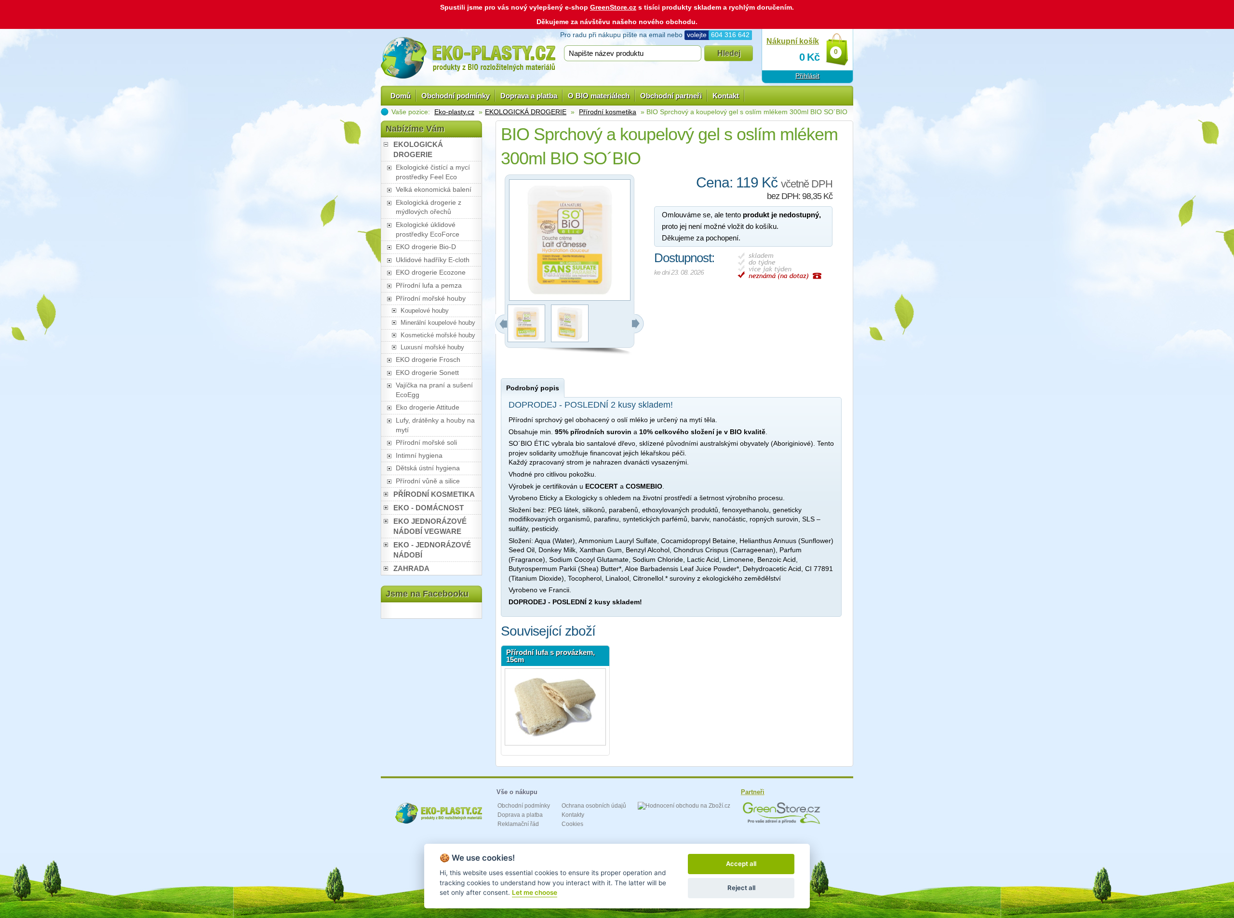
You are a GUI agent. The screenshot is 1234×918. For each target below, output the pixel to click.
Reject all (741, 887)
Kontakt (725, 96)
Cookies (572, 824)
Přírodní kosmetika (607, 112)
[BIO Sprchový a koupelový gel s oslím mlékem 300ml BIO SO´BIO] (526, 340)
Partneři (753, 792)
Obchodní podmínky (455, 96)
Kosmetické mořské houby (438, 335)
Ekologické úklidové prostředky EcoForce (427, 229)
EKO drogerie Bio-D (426, 247)
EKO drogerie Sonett (427, 372)
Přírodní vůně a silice (428, 481)
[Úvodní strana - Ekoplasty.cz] (468, 58)
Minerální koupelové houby (438, 322)
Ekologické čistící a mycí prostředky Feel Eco (433, 172)
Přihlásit (807, 76)
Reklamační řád (518, 824)
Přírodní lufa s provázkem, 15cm (550, 656)
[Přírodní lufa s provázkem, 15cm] (555, 706)
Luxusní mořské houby (432, 347)
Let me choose (534, 892)
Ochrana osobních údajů (594, 805)
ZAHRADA (411, 568)
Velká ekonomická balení (433, 189)
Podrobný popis (532, 388)
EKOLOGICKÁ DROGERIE (525, 112)
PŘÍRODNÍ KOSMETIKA (434, 494)
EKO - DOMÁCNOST (428, 508)
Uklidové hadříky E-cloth (432, 260)
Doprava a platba (528, 96)
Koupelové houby (425, 310)
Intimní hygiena (419, 455)
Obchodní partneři (671, 96)
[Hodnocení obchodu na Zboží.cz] (684, 805)
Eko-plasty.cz (454, 112)
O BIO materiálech (599, 96)
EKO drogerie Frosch (428, 359)
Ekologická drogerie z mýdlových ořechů (428, 207)
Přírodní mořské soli (426, 442)
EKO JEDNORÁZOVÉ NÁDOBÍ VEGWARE (430, 526)
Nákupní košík (792, 41)
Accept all (741, 863)
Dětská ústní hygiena (428, 468)
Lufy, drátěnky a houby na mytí (435, 425)
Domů (400, 96)
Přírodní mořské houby (431, 298)
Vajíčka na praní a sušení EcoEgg (434, 390)
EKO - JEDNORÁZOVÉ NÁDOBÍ (432, 550)
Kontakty (573, 815)
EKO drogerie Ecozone (431, 272)
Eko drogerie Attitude (427, 407)
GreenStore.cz (613, 7)
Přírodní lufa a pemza (429, 285)
